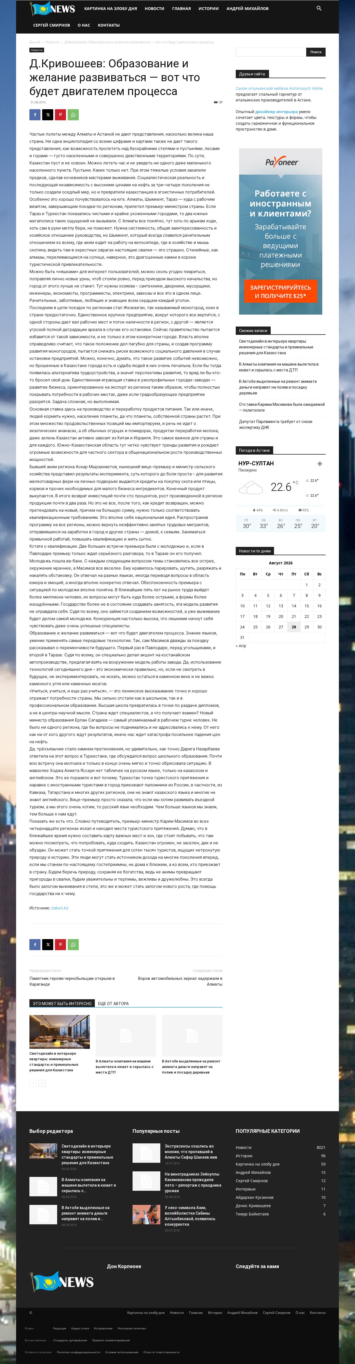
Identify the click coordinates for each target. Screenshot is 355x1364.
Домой (34, 42)
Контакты (109, 25)
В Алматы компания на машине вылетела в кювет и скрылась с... (89, 1185)
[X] (47, 114)
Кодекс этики (80, 1328)
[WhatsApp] (73, 114)
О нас (84, 25)
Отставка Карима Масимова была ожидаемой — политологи (282, 407)
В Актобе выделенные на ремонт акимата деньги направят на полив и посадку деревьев (191, 1066)
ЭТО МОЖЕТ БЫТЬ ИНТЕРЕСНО (62, 1003)
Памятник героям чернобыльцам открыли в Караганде (72, 981)
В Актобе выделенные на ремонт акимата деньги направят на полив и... (86, 1213)
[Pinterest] (60, 114)
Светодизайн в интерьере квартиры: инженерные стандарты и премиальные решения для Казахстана (276, 347)
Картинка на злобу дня (110, 8)
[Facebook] (34, 114)
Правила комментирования (111, 1340)
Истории (209, 8)
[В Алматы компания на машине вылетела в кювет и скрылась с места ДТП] (126, 1036)
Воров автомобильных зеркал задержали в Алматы (180, 981)
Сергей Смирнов (51, 25)
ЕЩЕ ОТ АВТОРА (113, 1003)
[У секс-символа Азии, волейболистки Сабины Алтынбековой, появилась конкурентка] (146, 1214)
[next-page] (41, 1083)
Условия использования (121, 1352)
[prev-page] (32, 1083)
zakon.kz (60, 908)
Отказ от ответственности (161, 1352)
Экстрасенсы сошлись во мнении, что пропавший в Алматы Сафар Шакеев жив (191, 1151)
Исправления (103, 1328)
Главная (181, 8)
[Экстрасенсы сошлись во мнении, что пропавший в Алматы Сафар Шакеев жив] (146, 1153)
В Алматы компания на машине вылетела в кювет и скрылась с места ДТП (125, 1066)
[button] (319, 9)
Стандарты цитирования (70, 1340)
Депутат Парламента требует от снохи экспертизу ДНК (275, 424)
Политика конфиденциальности (78, 1352)
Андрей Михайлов (247, 8)
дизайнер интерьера (276, 111)
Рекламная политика (132, 1328)
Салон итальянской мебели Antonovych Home (279, 88)
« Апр (241, 645)
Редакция (59, 1328)
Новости (154, 8)
